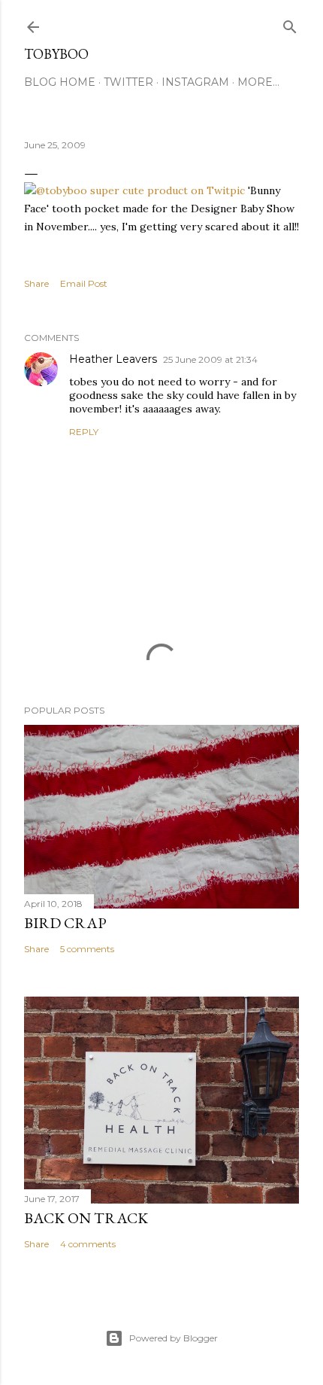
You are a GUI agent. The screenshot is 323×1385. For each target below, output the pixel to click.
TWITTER (128, 82)
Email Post (83, 283)
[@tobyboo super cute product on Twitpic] (134, 190)
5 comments (87, 948)
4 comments (88, 1244)
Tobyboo (56, 53)
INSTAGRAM (195, 82)
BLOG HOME (59, 82)
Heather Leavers (113, 359)
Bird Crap (65, 923)
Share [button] (36, 283)
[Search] (290, 23)
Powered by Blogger (173, 1338)
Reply (83, 431)
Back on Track (86, 1218)
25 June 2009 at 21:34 (210, 359)
